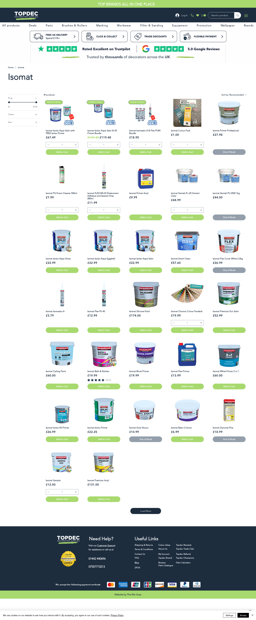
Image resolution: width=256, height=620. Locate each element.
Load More (145, 511)
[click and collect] (59, 36)
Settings (229, 615)
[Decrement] (48, 144)
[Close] (252, 615)
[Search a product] (237, 15)
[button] (203, 15)
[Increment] (76, 144)
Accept (243, 615)
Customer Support (106, 545)
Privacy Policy (117, 615)
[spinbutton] (62, 144)
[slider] (9, 102)
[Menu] (246, 15)
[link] (99, 380)
